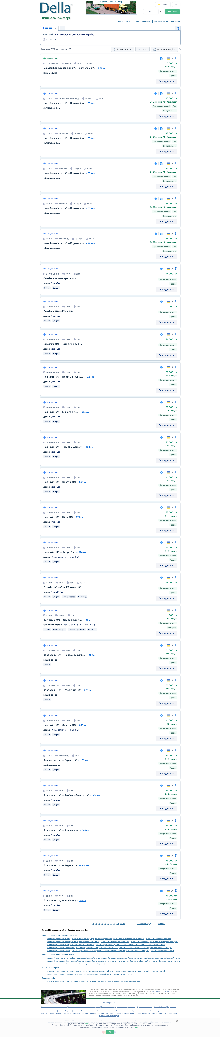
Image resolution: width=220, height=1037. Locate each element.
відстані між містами (90, 974)
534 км (85, 412)
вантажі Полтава (104, 961)
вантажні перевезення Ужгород (137, 948)
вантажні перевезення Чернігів (162, 951)
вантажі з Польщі (80, 1011)
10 (118, 924)
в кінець (161, 924)
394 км (96, 795)
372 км (90, 377)
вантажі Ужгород (174, 961)
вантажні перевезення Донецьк (107, 939)
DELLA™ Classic (160, 1007)
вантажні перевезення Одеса (107, 945)
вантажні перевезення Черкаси (113, 951)
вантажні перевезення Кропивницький (115, 942)
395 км (101, 68)
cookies (88, 1023)
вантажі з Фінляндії (63, 1013)
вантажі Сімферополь (131, 961)
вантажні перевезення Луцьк (167, 942)
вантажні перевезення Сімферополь (61, 948)
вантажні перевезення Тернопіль (111, 948)
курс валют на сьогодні (109, 1016)
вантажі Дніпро (66, 958)
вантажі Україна (65, 1011)
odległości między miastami (109, 974)
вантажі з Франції (115, 1011)
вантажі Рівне (117, 961)
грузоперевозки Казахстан (77, 971)
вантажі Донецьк (79, 958)
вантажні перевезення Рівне (154, 945)
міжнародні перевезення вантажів (120, 1013)
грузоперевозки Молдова (98, 971)
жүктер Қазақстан (93, 981)
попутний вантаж (97, 1013)
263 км (84, 760)
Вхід (150, 11)
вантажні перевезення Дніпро (83, 939)
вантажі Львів (64, 961)
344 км (85, 830)
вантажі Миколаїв (77, 961)
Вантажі (72, 954)
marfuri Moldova (107, 981)
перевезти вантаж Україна (146, 1013)
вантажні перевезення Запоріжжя (158, 939)
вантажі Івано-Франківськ (126, 958)
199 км (82, 900)
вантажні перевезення (168, 1013)
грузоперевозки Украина (56, 971)
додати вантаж (123, 21)
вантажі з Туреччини (132, 1011)
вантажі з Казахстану (150, 1011)
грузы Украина (53, 981)
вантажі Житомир (93, 958)
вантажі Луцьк (52, 961)
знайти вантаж (51, 1011)
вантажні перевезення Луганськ (143, 942)
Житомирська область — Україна (68, 34)
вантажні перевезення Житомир (132, 939)
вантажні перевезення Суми (87, 948)
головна (106, 1002)
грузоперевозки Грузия (117, 971)
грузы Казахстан (66, 981)
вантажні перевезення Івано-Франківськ (62, 942)
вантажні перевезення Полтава (131, 945)
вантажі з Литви (47, 1013)
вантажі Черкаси (97, 964)
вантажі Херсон (65, 964)
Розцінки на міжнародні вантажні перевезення (118, 1007)
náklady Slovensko (121, 981)
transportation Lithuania (55, 974)
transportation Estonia (74, 974)
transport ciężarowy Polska (138, 971)
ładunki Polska (134, 981)
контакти (113, 1002)
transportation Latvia (156, 971)
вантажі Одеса (91, 961)
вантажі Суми (146, 961)
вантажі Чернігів (125, 964)
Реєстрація (172, 11)
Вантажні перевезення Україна (54, 935)
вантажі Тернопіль (159, 961)
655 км (83, 482)
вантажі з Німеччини (97, 1011)
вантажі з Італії (167, 1011)
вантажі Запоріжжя (108, 958)
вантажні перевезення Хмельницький (86, 951)
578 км (87, 690)
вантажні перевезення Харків (161, 948)
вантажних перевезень (161, 991)
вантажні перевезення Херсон (58, 951)
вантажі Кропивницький (157, 958)
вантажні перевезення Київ (89, 942)
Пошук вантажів (48, 978)
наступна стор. (143, 924)
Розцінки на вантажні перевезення (54, 1007)
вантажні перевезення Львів (58, 945)
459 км (92, 655)
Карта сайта (171, 1007)
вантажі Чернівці (111, 964)
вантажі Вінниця (53, 958)
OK (110, 1032)
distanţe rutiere (126, 974)
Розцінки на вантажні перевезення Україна (84, 1007)
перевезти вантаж (80, 1013)
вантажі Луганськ (173, 958)
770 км (79, 517)
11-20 (122, 924)
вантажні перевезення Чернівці (137, 951)
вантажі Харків (52, 964)
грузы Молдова (79, 981)
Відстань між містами (144, 1007)
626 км (82, 552)
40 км (89, 620)
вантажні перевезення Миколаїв (82, 945)
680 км (89, 447)
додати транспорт (142, 21)
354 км (85, 865)
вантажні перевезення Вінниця (58, 939)
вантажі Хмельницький (81, 964)
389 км (91, 103)
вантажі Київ (142, 958)
